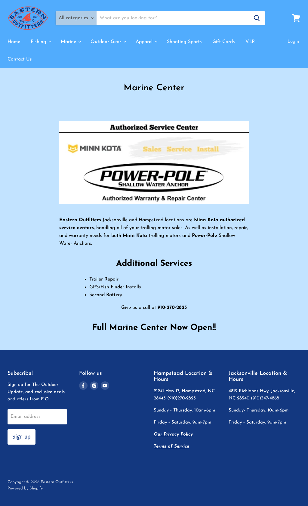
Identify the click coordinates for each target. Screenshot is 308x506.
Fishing (39, 41)
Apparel (145, 41)
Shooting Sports (184, 41)
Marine (69, 41)
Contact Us (20, 59)
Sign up (21, 436)
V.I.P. (250, 41)
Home (14, 41)
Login (293, 41)
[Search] (257, 18)
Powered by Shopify (25, 488)
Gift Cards (223, 41)
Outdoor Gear (107, 41)
